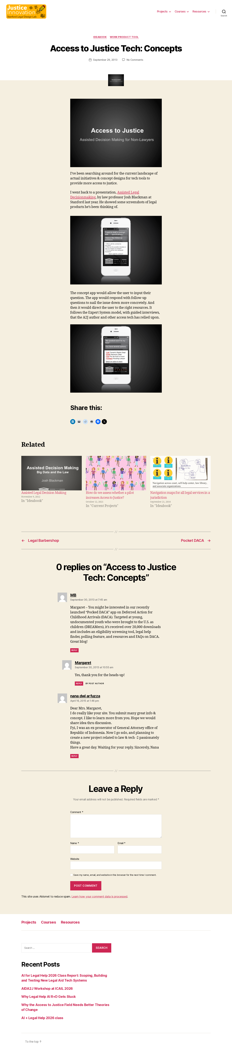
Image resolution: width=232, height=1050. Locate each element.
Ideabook (100, 37)
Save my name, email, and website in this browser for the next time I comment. (114, 875)
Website (74, 858)
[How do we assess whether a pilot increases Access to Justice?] (116, 473)
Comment (76, 812)
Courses (180, 11)
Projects (162, 11)
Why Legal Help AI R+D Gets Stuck (48, 997)
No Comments (135, 59)
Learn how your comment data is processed (99, 896)
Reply (74, 650)
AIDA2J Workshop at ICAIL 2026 (47, 989)
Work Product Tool (124, 37)
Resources (199, 11)
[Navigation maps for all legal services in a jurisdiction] (180, 473)
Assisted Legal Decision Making (43, 493)
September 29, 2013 (105, 59)
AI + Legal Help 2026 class (42, 1018)
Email (121, 843)
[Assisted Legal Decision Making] (51, 473)
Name (74, 843)
